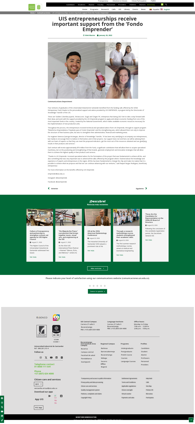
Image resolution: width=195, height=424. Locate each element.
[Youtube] (2, 411)
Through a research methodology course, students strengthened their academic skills (125, 234)
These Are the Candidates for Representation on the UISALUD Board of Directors (154, 218)
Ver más (33, 257)
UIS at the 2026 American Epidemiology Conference (97, 233)
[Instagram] (2, 403)
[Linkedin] (2, 416)
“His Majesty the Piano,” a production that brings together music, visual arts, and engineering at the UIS (68, 235)
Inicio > (33, 13)
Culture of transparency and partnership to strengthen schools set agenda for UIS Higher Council (39, 235)
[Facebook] (2, 398)
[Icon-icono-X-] (2, 407)
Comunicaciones (43, 13)
